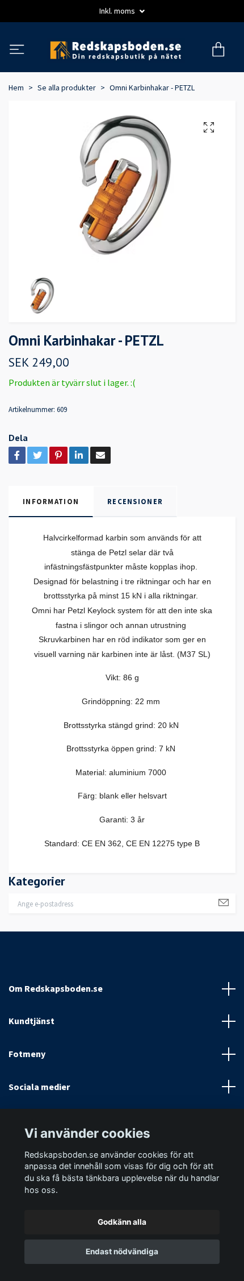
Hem (16, 135)
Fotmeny (27, 1101)
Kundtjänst (31, 1068)
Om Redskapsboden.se (56, 1035)
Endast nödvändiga (122, 1251)
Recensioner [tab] (135, 548)
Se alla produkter (66, 135)
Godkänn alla (122, 1221)
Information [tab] (51, 548)
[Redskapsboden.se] (122, 74)
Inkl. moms (118, 11)
